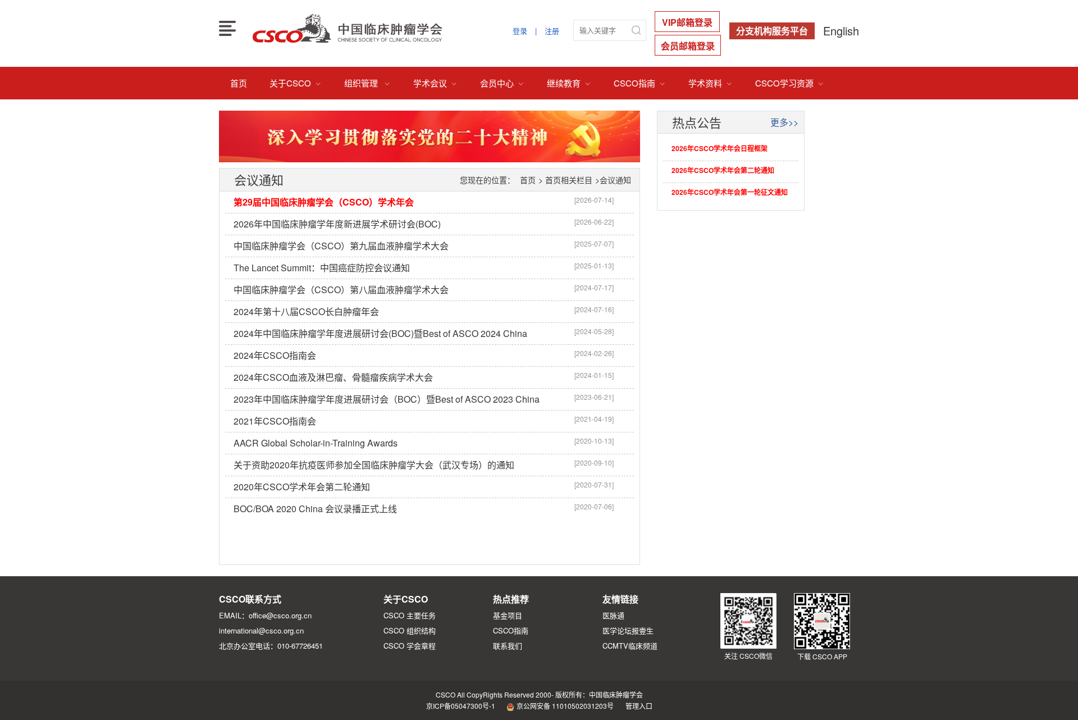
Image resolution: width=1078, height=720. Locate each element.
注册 (552, 30)
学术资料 (710, 83)
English (841, 30)
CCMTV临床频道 (629, 645)
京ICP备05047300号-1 (460, 705)
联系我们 (507, 645)
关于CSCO (296, 83)
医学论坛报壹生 (628, 630)
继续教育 (569, 83)
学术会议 (435, 83)
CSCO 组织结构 (409, 630)
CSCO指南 (640, 83)
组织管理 (367, 83)
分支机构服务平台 (772, 30)
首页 (238, 83)
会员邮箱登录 (688, 45)
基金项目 (507, 615)
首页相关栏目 (568, 179)
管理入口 (638, 705)
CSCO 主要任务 (409, 615)
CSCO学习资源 (789, 83)
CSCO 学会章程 (409, 645)
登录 (520, 30)
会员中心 (502, 83)
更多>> (784, 122)
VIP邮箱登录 (687, 22)
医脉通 (613, 615)
